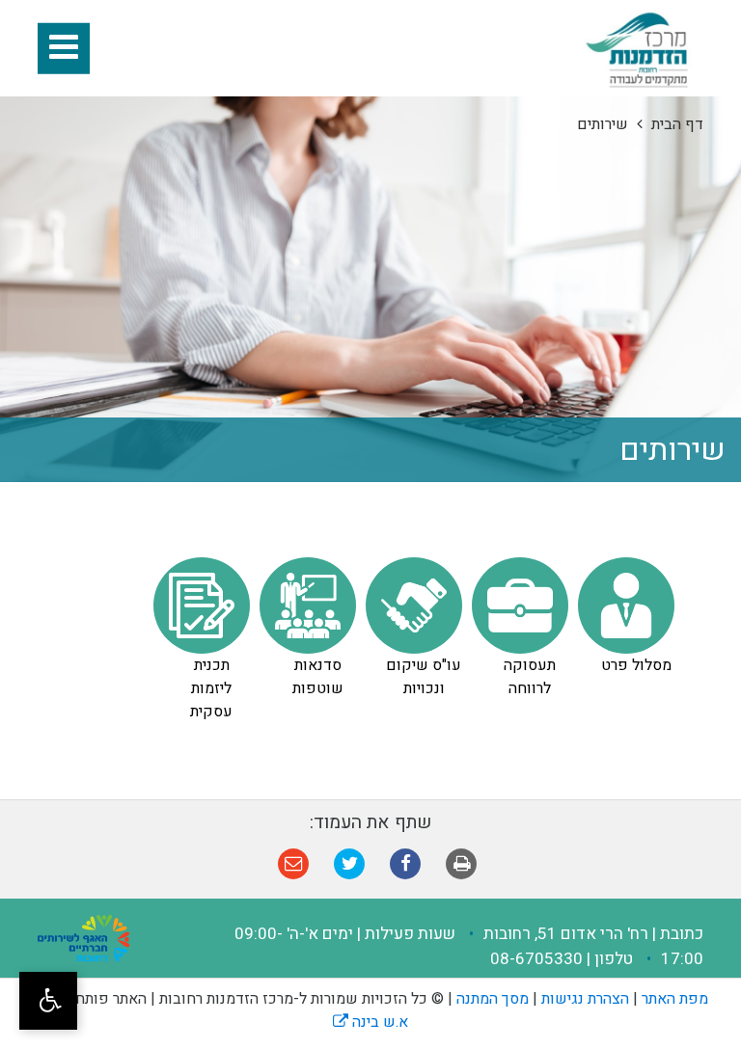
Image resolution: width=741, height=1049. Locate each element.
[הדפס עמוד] (462, 863)
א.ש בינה (370, 1022)
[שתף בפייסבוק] (406, 863)
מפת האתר (675, 998)
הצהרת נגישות (585, 998)
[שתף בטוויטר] (350, 863)
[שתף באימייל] (294, 863)
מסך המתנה (492, 998)
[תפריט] (64, 48)
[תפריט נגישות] (48, 1001)
